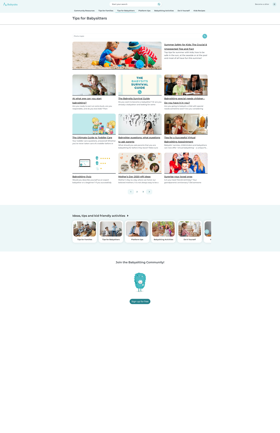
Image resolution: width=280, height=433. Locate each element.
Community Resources (84, 11)
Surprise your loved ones (178, 176)
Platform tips (144, 11)
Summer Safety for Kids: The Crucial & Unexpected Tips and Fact (185, 46)
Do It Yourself (184, 11)
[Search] (204, 36)
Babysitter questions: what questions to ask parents (139, 139)
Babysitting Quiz (81, 176)
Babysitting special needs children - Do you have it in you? (184, 100)
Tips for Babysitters (126, 11)
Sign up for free (140, 301)
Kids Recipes (199, 11)
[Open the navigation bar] (274, 4)
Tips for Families (105, 11)
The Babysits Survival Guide (134, 98)
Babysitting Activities (164, 11)
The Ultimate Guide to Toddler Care (92, 137)
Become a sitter (262, 4)
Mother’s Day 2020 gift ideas (134, 176)
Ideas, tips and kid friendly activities (99, 215)
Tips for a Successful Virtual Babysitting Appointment (179, 139)
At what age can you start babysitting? (87, 100)
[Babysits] (11, 4)
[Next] (149, 191)
